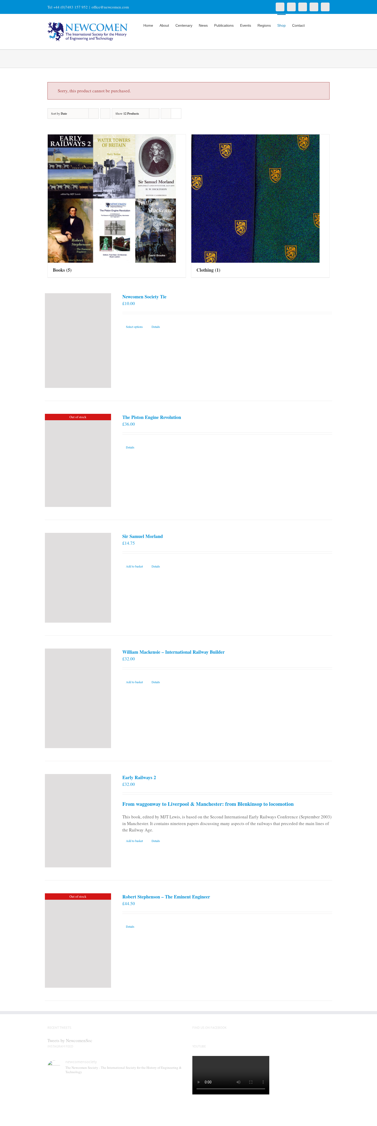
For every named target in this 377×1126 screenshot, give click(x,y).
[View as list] (176, 114)
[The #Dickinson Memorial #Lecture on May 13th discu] (98, 1089)
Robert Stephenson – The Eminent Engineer (166, 896)
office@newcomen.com (110, 6)
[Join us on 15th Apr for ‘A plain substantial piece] (63, 1110)
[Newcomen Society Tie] (78, 340)
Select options (134, 327)
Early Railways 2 (139, 777)
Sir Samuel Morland (142, 536)
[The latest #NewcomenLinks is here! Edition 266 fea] (63, 1089)
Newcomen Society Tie (144, 296)
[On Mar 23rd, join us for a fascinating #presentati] (133, 1110)
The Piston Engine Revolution (151, 417)
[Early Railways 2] (78, 820)
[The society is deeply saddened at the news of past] (168, 1089)
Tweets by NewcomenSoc (69, 1040)
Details (156, 327)
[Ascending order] (105, 113)
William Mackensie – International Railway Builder (173, 652)
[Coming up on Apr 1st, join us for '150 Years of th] (98, 1110)
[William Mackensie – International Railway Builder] (78, 698)
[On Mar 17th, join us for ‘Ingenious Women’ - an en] (168, 1110)
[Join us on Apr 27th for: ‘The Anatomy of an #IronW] (133, 1089)
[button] (321, 25)
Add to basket (134, 566)
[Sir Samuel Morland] (78, 578)
